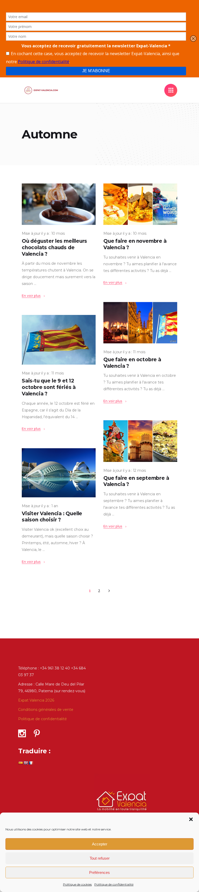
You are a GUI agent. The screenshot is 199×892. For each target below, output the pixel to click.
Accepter (99, 844)
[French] (31, 763)
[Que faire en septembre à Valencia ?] (140, 441)
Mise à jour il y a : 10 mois (43, 233)
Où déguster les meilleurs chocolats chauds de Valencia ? (54, 247)
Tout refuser (100, 858)
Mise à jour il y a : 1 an (40, 506)
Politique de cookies (77, 884)
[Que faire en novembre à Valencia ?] (140, 204)
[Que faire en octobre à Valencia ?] (140, 322)
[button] (191, 819)
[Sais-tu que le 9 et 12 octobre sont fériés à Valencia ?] (59, 340)
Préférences (99, 872)
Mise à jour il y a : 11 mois (124, 352)
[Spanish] (20, 763)
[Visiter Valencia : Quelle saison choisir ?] (59, 472)
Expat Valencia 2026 (36, 700)
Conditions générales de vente (45, 709)
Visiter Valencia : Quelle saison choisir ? (52, 517)
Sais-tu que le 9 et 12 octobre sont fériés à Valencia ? (49, 387)
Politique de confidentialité (113, 884)
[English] (25, 763)
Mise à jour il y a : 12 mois (124, 470)
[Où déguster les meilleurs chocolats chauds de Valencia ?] (59, 204)
